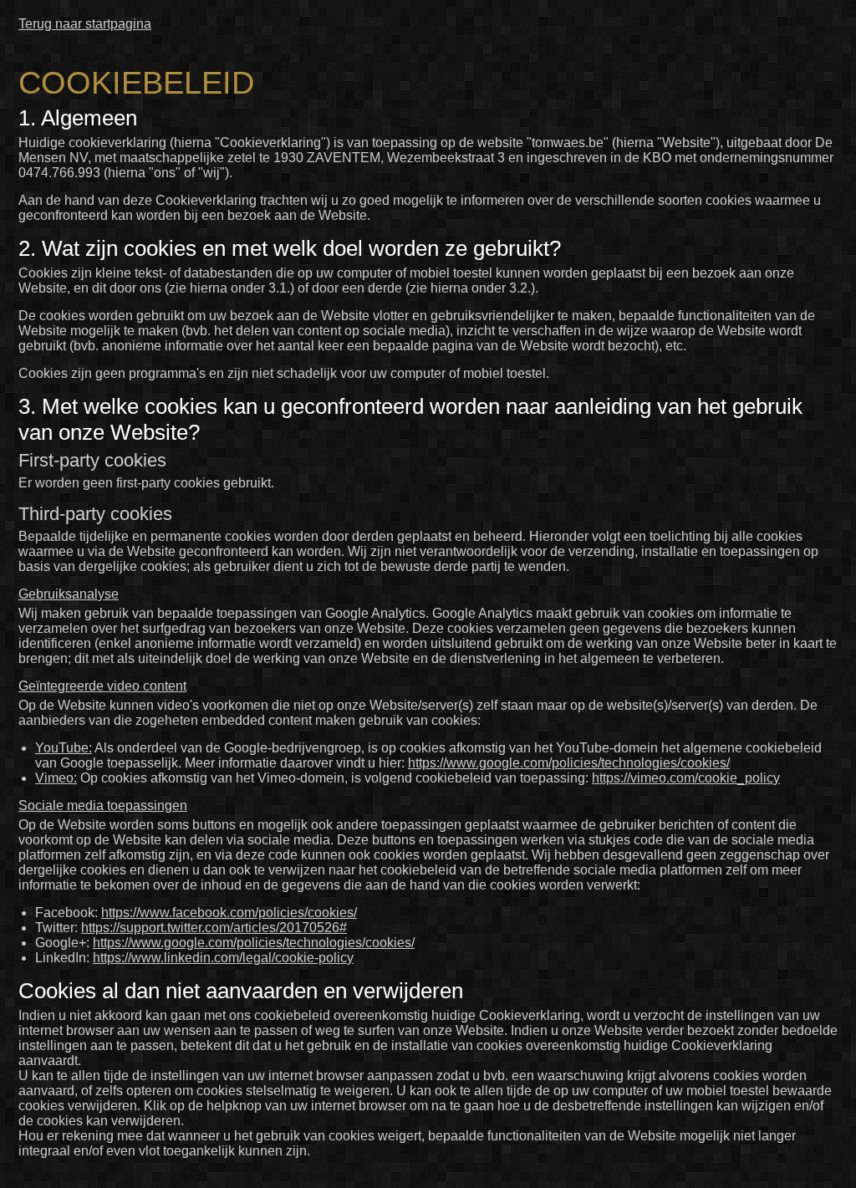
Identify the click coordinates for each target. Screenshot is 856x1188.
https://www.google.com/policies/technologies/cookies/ (569, 763)
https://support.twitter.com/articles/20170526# (214, 927)
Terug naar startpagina (84, 24)
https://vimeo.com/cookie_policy (686, 778)
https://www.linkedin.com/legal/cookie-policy (223, 958)
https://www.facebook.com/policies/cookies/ (229, 912)
